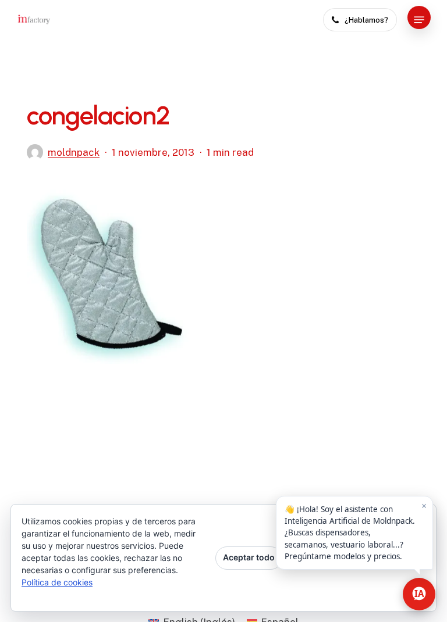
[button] (419, 20)
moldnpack (74, 152)
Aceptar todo (249, 557)
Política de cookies (57, 582)
